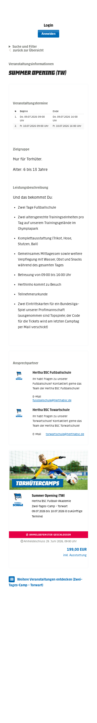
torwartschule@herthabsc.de (65, 434)
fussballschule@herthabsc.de (52, 400)
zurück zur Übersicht (28, 50)
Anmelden (48, 34)
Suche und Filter (24, 46)
